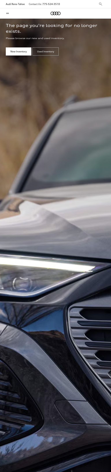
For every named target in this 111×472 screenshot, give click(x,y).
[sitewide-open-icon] (100, 4)
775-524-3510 (51, 4)
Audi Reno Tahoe (15, 4)
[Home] (56, 13)
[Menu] (8, 13)
